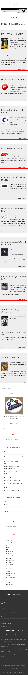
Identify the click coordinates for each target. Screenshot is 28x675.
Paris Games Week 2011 (12, 79)
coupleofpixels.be (10, 560)
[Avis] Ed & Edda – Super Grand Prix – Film (13, 483)
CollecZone (8, 582)
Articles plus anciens (6, 388)
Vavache (8, 545)
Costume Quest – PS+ (11, 358)
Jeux (5, 514)
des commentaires (6, 623)
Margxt (7, 549)
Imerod (7, 547)
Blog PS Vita (8, 562)
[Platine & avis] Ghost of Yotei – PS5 (12, 477)
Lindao (2, 634)
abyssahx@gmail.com (6, 600)
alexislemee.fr (9, 566)
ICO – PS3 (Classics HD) (12, 34)
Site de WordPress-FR (6, 626)
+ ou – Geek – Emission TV (13, 148)
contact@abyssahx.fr (7, 598)
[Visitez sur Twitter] (2, 603)
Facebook (6, 504)
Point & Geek (9, 553)
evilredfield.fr (9, 571)
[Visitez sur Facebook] (4, 603)
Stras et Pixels (9, 540)
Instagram (6, 508)
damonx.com (9, 556)
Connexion (3, 616)
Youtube (6, 511)
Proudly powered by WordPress (10, 665)
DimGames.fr (9, 555)
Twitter (5, 501)
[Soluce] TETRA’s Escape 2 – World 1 (12, 490)
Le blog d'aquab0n (10, 542)
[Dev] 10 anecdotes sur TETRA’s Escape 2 (13, 487)
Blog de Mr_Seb (9, 558)
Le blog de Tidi (9, 551)
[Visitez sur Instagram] (6, 603)
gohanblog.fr (9, 568)
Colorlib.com (14, 668)
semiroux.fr (8, 575)
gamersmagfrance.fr (16, 555)
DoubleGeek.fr (9, 544)
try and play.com (9, 564)
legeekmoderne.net (10, 573)
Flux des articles (5, 620)
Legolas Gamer (9, 584)
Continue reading (22, 69)
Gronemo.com (9, 581)
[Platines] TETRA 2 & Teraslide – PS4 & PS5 (13, 480)
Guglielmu (8, 579)
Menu (12, 17)
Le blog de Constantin (11, 577)
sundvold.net (9, 569)
